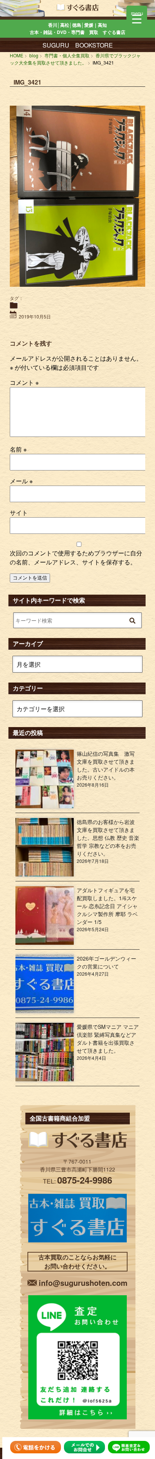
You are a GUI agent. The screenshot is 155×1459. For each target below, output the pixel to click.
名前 (18, 449)
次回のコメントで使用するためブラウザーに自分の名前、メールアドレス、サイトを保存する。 (76, 557)
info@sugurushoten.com (83, 1282)
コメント (24, 382)
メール (21, 481)
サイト (19, 512)
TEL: (77, 1181)
